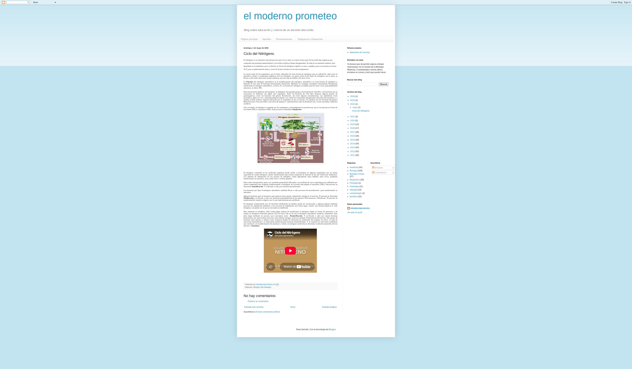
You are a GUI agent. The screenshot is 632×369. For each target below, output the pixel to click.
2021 (352, 116)
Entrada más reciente (253, 307)
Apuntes (267, 39)
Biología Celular (357, 174)
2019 (352, 124)
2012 (352, 151)
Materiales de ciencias (360, 52)
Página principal (249, 39)
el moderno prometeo (290, 15)
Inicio (292, 307)
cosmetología (356, 193)
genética (353, 196)
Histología (354, 186)
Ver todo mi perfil (354, 212)
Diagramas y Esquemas (310, 39)
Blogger (332, 329)
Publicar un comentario (258, 301)
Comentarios (380, 172)
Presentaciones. (284, 39)
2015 (352, 140)
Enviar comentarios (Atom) (268, 312)
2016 (352, 136)
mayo (355, 107)
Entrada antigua (329, 307)
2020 (352, 120)
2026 (352, 96)
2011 (352, 155)
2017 (352, 132)
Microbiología (266, 287)
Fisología (354, 183)
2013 (352, 147)
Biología (256, 287)
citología (353, 190)
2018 (352, 128)
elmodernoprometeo (360, 208)
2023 (352, 100)
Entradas (378, 168)
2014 (352, 143)
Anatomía (354, 167)
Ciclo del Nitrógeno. (361, 111)
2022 (352, 104)
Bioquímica (355, 180)
